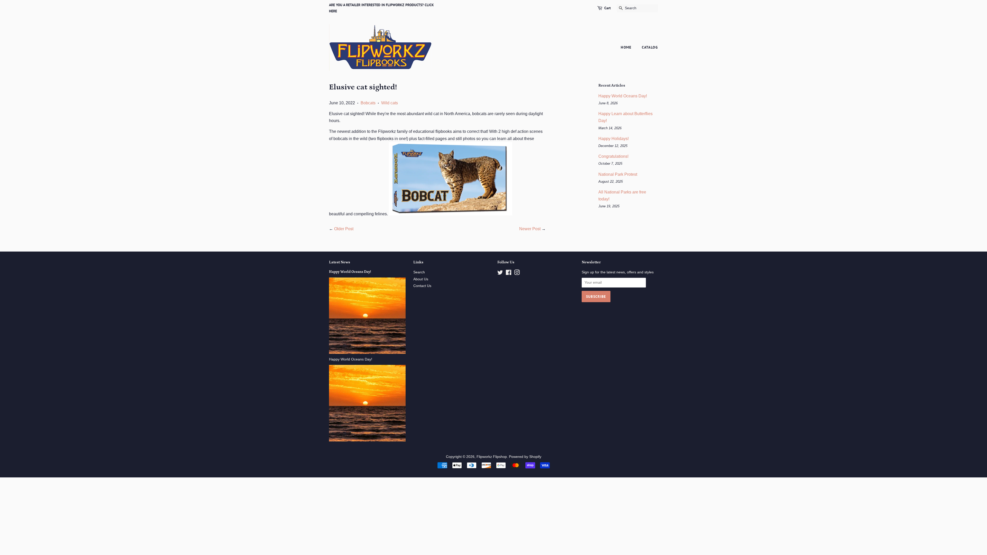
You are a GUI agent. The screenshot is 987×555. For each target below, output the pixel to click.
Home (626, 47)
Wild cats (389, 103)
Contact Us (422, 286)
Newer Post (530, 229)
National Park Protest (617, 174)
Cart (607, 8)
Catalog (650, 47)
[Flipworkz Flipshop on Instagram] (517, 273)
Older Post (343, 229)
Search (419, 272)
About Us (420, 279)
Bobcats (368, 103)
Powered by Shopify (525, 457)
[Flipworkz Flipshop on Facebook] (508, 273)
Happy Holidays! (613, 138)
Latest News (339, 262)
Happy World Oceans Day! (622, 96)
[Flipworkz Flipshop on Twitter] (500, 273)
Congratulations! (613, 156)
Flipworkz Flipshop (492, 457)
